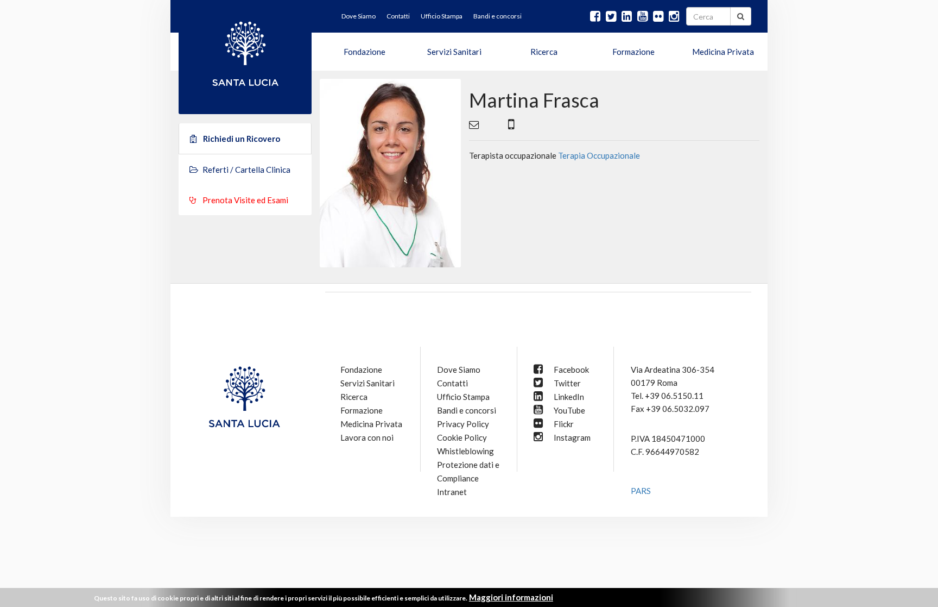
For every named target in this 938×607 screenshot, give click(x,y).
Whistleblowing (465, 451)
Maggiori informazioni (511, 597)
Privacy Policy (463, 424)
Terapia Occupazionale (599, 155)
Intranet (452, 492)
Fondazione (364, 52)
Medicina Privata (723, 52)
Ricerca (543, 52)
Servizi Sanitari (454, 52)
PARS (641, 491)
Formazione (633, 52)
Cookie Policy (462, 437)
